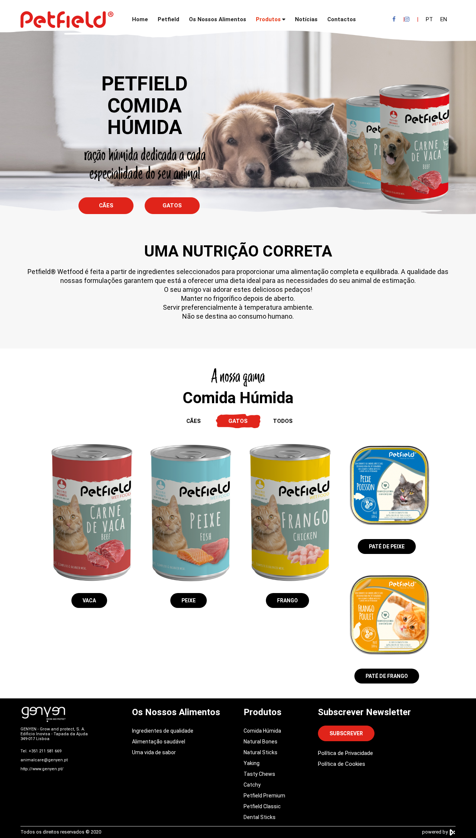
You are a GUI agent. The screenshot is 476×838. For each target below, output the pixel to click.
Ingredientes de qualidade (162, 731)
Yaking (252, 763)
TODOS (283, 421)
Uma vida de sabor (154, 752)
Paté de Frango (387, 676)
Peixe (188, 600)
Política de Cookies (341, 764)
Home (140, 19)
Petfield (168, 19)
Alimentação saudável (158, 742)
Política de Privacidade (345, 753)
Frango (287, 600)
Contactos (341, 19)
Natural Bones (260, 742)
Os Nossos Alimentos (217, 19)
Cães (106, 205)
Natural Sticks (260, 752)
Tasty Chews (259, 774)
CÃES (193, 421)
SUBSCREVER (346, 733)
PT (429, 19)
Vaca (89, 600)
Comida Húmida (262, 731)
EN (443, 19)
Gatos (172, 205)
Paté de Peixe (387, 546)
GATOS (238, 421)
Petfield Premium (264, 796)
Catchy (252, 785)
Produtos (268, 19)
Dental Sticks (260, 817)
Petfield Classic (262, 806)
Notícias (306, 19)
